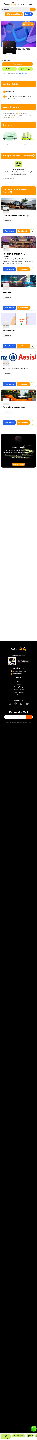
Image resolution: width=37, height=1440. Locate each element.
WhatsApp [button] (26, 69)
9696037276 (10, 91)
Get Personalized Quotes (13, 14)
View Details (9, 231)
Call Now (9, 69)
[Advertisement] (18, 555)
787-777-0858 (27, 4)
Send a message (18, 464)
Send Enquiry (17, 64)
